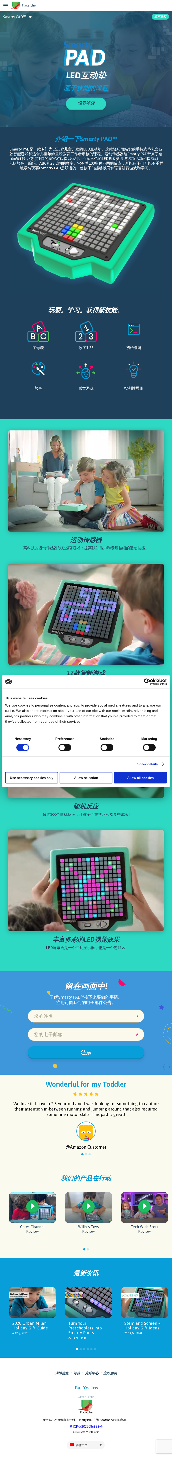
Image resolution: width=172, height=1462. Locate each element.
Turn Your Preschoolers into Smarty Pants (85, 1328)
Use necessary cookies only (31, 777)
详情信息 (62, 1373)
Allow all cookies (140, 777)
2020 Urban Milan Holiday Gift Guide (30, 1325)
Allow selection (86, 777)
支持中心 (92, 1373)
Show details (147, 764)
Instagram (94, 1387)
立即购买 (160, 16)
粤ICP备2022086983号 (86, 1426)
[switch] (64, 747)
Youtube (86, 1387)
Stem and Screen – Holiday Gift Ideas (142, 1325)
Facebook (78, 1387)
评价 (76, 1373)
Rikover (95, 1432)
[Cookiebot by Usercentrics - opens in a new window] (147, 682)
